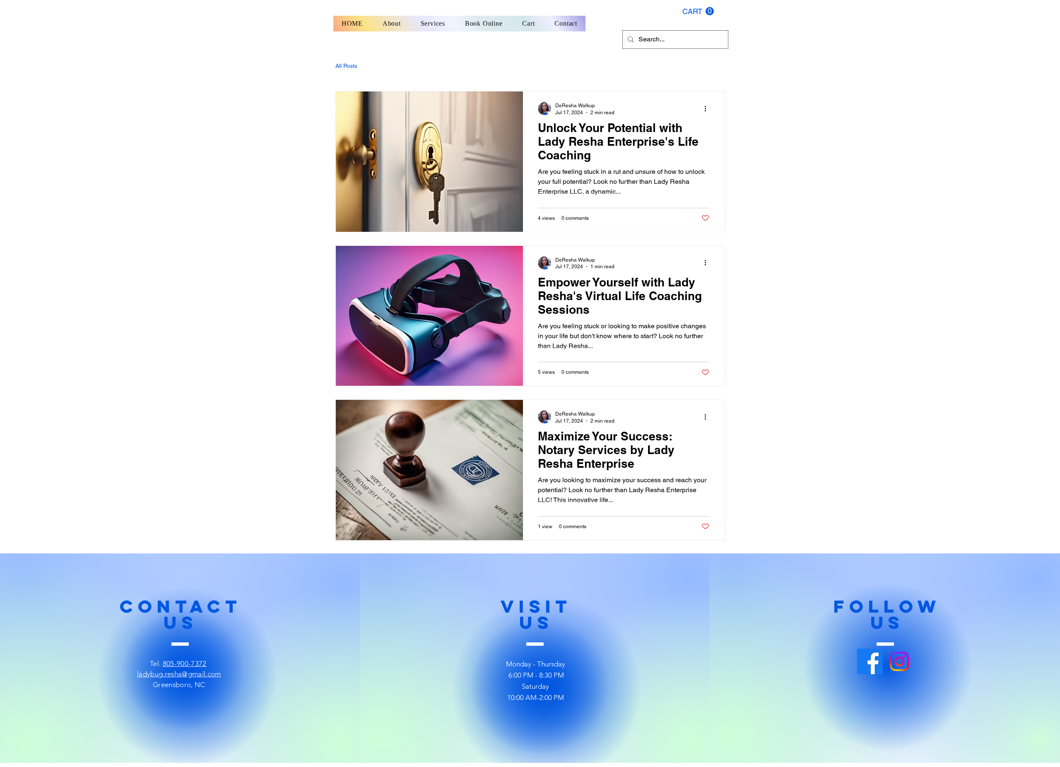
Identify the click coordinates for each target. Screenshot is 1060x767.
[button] (698, 11)
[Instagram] (899, 661)
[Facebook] (870, 661)
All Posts (346, 66)
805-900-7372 (185, 663)
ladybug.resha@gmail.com (179, 674)
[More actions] (708, 108)
